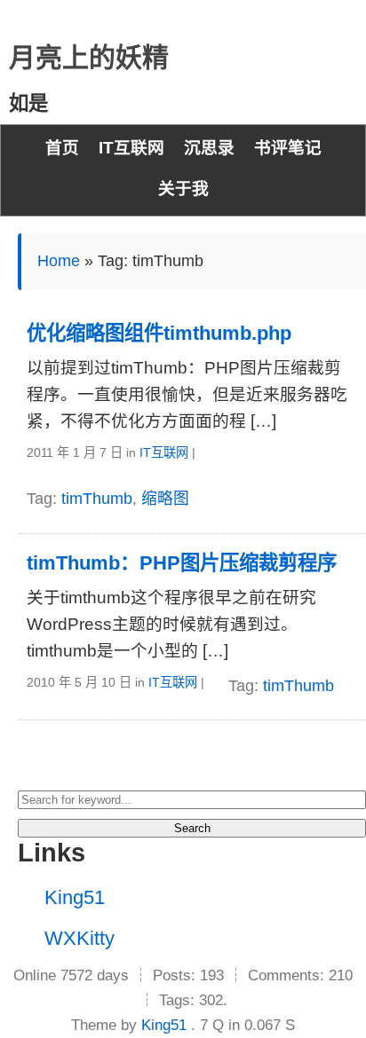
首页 (62, 147)
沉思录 (209, 147)
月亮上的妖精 (89, 57)
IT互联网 (131, 147)
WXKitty (79, 938)
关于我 (183, 188)
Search (192, 828)
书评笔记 (288, 147)
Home (58, 261)
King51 (74, 897)
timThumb (96, 498)
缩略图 (165, 498)
